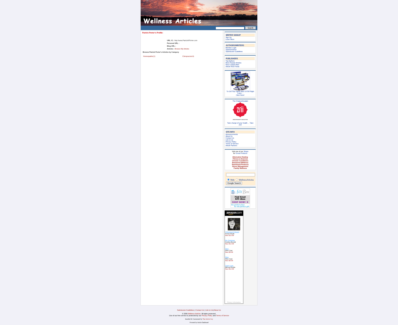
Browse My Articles (182, 49)
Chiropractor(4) (188, 56)
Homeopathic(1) (149, 56)
